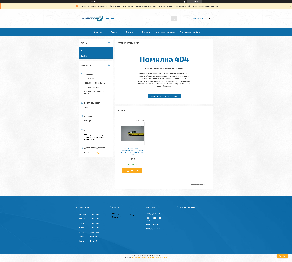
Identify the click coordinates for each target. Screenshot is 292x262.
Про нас (130, 32)
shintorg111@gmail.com (98, 153)
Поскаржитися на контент (140, 257)
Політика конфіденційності (158, 257)
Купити (134, 170)
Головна (98, 32)
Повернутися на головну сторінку (164, 96)
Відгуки (84, 56)
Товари (114, 32)
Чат (284, 256)
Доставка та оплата (165, 32)
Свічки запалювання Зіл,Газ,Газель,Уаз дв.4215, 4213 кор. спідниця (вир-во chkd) (132, 151)
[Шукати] (174, 18)
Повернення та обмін (190, 32)
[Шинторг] (92, 22)
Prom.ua (157, 255)
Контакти (145, 32)
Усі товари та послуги (198, 185)
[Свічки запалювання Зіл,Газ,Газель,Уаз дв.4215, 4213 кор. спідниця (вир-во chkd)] (132, 133)
